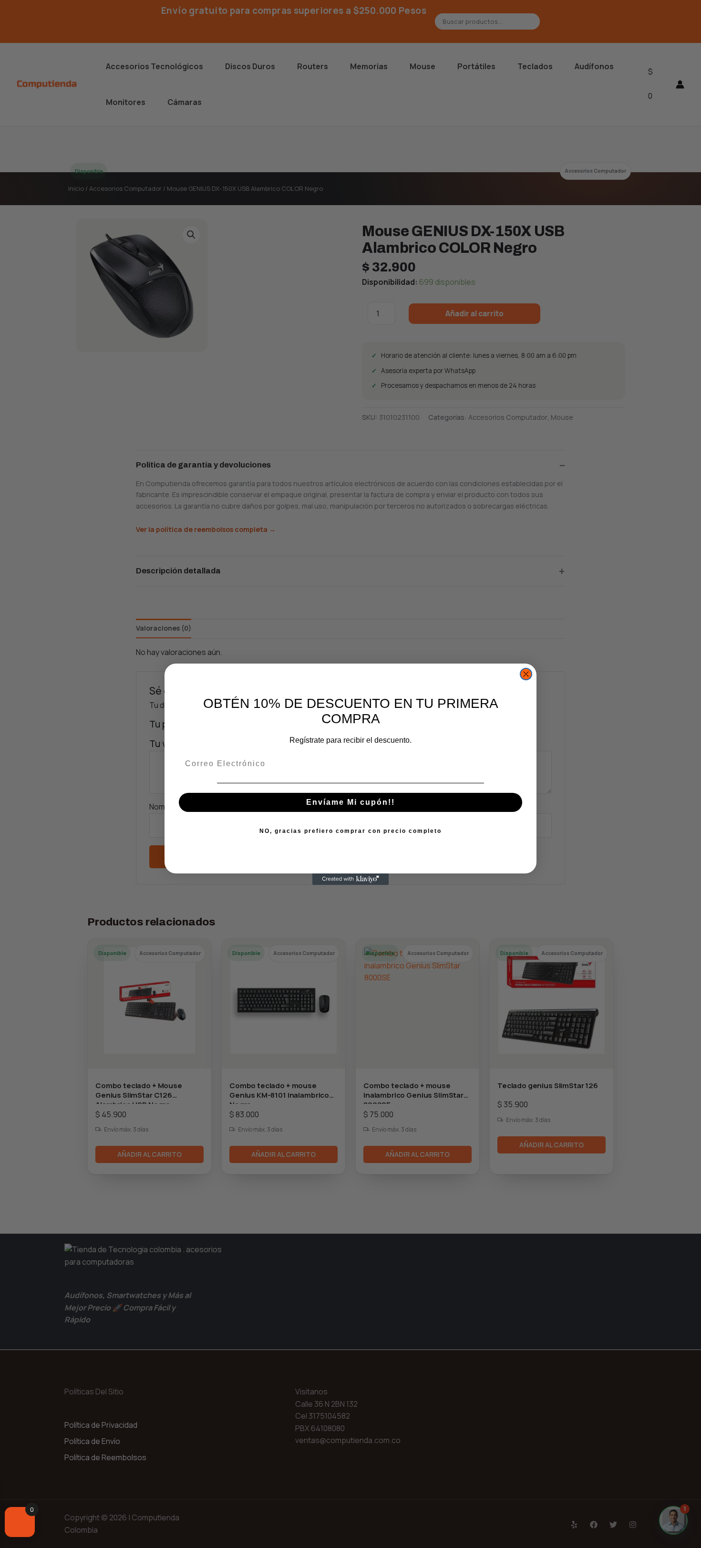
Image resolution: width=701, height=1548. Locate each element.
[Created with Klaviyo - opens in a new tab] (350, 879)
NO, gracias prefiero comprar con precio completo (350, 831)
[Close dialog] (526, 674)
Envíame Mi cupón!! (350, 802)
